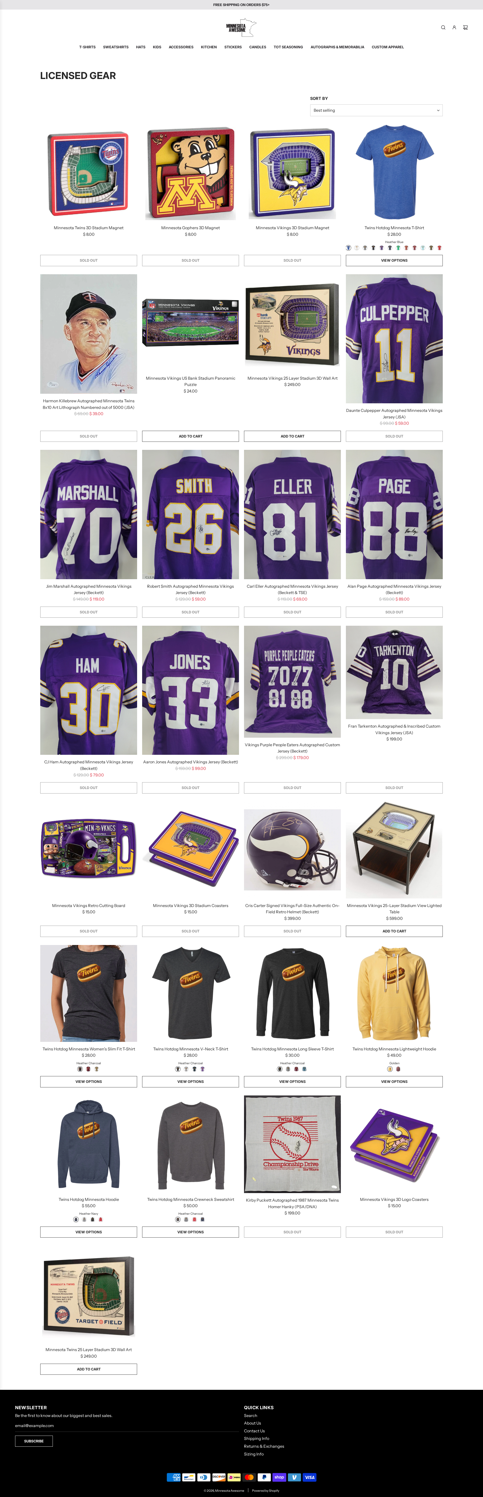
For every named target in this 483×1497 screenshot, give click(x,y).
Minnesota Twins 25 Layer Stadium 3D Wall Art (89, 1349)
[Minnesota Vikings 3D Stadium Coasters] (190, 850)
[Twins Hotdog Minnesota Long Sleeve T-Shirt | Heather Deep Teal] (304, 1069)
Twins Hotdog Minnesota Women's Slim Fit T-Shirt (89, 1048)
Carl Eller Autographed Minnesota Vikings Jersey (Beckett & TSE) (292, 589)
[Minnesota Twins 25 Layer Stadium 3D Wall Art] (88, 1294)
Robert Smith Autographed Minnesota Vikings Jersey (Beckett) (190, 589)
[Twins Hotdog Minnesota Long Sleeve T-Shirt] (292, 993)
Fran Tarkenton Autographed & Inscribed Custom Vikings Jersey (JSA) (394, 729)
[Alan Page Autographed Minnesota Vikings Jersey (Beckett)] (394, 514)
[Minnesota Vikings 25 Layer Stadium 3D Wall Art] (292, 322)
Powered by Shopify (265, 1490)
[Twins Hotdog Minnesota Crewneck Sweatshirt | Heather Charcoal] (177, 1219)
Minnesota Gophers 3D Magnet (190, 227)
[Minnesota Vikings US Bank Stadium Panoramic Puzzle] (190, 322)
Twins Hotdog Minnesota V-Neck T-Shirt (190, 1048)
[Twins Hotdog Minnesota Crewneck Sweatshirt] (190, 1143)
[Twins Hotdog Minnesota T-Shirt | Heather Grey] (365, 247)
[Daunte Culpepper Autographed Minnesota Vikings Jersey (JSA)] (394, 338)
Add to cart (191, 436)
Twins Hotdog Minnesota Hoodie (89, 1199)
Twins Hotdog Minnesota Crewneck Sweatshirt (190, 1199)
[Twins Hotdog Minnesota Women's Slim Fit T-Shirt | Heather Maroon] (88, 1069)
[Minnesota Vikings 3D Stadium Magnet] (292, 172)
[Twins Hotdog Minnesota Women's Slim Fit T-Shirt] (88, 993)
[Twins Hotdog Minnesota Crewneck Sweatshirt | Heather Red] (194, 1219)
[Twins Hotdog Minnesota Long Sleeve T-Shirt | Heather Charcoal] (279, 1069)
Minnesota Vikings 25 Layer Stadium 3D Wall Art (293, 378)
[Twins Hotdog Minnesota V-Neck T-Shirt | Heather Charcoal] (177, 1069)
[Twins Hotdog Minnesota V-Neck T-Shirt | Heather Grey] (186, 1069)
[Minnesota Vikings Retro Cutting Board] (88, 850)
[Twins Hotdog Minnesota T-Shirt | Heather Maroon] (414, 247)
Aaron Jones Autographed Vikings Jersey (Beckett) (190, 761)
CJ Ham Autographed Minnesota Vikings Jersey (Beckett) (88, 765)
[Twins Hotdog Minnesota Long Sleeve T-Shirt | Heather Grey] (288, 1069)
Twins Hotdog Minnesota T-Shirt (394, 227)
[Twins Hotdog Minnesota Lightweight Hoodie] (394, 993)
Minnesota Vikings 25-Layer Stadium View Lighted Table (394, 909)
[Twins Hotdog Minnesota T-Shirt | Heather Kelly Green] (398, 247)
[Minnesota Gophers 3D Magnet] (190, 172)
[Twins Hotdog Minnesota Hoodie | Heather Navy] (75, 1219)
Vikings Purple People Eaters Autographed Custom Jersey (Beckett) (292, 748)
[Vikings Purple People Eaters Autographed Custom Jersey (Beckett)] (292, 682)
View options (394, 260)
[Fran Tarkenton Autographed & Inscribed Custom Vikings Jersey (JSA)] (394, 672)
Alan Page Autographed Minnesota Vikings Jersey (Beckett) (394, 589)
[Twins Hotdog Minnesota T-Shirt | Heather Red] (439, 247)
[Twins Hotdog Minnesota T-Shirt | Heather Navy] (389, 247)
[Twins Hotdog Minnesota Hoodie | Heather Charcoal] (92, 1219)
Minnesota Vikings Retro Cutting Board (88, 905)
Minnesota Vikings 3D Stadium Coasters (190, 905)
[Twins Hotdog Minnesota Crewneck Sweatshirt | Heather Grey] (186, 1219)
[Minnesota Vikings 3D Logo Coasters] (394, 1143)
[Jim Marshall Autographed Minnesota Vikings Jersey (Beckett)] (88, 514)
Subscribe (34, 1441)
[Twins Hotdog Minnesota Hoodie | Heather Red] (100, 1219)
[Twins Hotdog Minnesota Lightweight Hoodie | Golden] (389, 1069)
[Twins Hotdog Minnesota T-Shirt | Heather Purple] (381, 247)
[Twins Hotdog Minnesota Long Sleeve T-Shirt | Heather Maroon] (296, 1069)
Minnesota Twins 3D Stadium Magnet (89, 227)
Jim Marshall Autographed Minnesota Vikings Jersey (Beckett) (89, 589)
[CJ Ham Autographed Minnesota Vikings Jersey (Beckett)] (88, 690)
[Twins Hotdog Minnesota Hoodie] (88, 1143)
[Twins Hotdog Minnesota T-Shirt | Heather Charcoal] (373, 247)
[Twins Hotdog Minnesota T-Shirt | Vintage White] (356, 247)
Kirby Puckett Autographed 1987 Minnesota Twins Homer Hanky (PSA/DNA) (292, 1203)
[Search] (443, 27)
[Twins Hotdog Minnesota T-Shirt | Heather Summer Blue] (422, 247)
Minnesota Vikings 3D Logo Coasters (394, 1199)
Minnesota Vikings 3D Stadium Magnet (292, 227)
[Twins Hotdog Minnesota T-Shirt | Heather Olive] (431, 247)
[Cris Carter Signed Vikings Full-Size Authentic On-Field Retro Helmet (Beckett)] (292, 850)
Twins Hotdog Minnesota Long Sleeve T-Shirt (292, 1048)
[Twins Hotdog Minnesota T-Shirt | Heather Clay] (406, 247)
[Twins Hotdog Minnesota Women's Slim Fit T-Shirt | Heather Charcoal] (80, 1069)
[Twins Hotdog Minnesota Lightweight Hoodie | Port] (398, 1069)
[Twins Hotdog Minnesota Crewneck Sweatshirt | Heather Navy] (202, 1219)
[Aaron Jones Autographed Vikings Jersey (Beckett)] (190, 690)
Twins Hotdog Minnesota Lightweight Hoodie (394, 1048)
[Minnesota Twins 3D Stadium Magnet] (88, 172)
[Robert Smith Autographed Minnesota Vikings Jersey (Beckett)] (190, 514)
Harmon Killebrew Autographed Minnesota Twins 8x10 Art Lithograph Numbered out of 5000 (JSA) (89, 404)
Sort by (319, 98)
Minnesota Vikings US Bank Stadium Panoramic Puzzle (190, 381)
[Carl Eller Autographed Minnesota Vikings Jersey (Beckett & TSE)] (292, 514)
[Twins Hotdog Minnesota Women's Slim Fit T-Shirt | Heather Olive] (96, 1069)
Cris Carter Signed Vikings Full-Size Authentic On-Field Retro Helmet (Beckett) (292, 909)
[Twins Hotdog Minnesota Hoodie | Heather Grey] (84, 1219)
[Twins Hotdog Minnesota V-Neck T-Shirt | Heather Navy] (194, 1069)
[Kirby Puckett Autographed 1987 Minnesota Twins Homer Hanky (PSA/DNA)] (292, 1144)
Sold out (89, 260)
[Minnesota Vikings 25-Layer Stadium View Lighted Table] (394, 850)
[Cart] (465, 27)
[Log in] (454, 27)
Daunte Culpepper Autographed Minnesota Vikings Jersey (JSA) (394, 413)
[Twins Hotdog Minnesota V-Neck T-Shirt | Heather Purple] (202, 1069)
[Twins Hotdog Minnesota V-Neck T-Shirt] (190, 993)
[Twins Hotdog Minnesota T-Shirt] (394, 172)
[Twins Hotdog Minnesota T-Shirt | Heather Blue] (348, 247)
